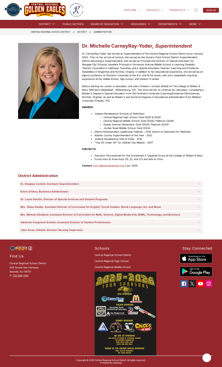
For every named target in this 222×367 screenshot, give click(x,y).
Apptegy (117, 362)
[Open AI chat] (206, 357)
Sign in (211, 10)
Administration (102, 32)
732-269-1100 (20, 275)
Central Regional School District (51, 32)
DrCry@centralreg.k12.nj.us (109, 165)
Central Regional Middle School (113, 267)
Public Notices (73, 24)
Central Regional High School (112, 261)
